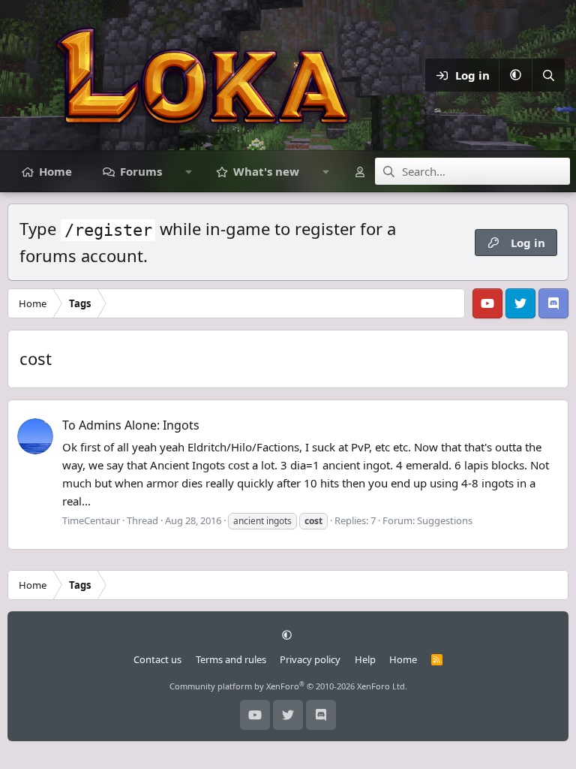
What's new (266, 171)
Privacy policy (310, 659)
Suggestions (444, 520)
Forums (141, 171)
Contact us (158, 659)
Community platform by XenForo (288, 686)
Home (55, 171)
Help (365, 659)
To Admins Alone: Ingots (131, 425)
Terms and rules (231, 659)
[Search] (548, 75)
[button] (515, 75)
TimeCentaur (91, 520)
